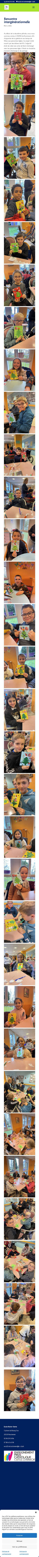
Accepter (19, 1535)
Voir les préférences (19, 1547)
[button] (36, 1512)
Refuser (19, 1541)
